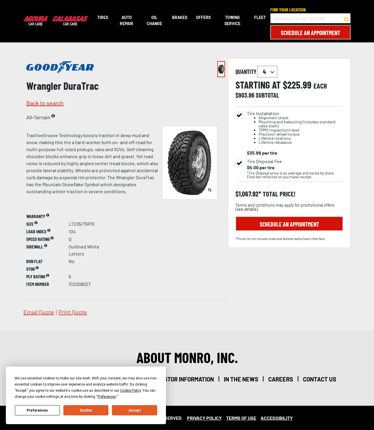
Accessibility (277, 418)
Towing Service (232, 20)
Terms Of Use (241, 418)
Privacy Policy (204, 418)
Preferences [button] (107, 397)
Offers (203, 17)
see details (247, 209)
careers (280, 379)
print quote (72, 311)
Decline (86, 410)
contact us (319, 379)
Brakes (179, 17)
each (320, 85)
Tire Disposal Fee (264, 161)
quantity (246, 71)
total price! (278, 194)
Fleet (260, 17)
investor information (183, 379)
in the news (241, 379)
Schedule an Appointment (310, 32)
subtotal (267, 95)
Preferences (37, 410)
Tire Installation (291, 128)
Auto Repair (126, 20)
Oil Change (154, 20)
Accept (135, 410)
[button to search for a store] (346, 18)
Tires (102, 17)
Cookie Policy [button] (130, 390)
